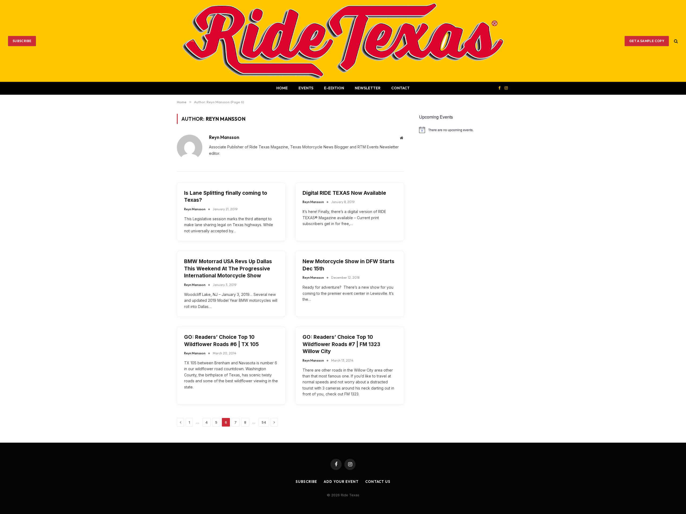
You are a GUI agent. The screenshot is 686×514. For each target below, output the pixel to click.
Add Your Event (341, 481)
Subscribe (22, 41)
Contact (400, 88)
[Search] (675, 41)
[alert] (464, 130)
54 (264, 422)
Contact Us (377, 481)
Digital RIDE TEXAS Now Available (344, 193)
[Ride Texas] (343, 41)
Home (282, 88)
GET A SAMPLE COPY (646, 41)
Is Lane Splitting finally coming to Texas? (225, 196)
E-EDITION (334, 88)
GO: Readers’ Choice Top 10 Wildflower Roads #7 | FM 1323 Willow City (341, 344)
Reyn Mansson (224, 137)
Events (306, 88)
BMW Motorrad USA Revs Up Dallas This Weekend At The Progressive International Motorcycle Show (228, 268)
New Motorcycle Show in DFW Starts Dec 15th (348, 265)
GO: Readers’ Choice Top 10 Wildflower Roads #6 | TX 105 (221, 340)
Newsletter (368, 88)
